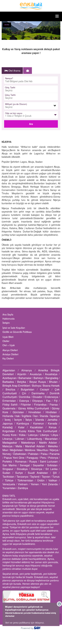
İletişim (6, 322)
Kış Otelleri (8, 358)
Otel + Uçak (8, 345)
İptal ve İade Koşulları (13, 327)
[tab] (12, 70)
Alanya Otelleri (10, 350)
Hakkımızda (8, 318)
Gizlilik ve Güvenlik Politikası (17, 332)
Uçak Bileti (7, 336)
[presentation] (12, 70)
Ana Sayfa (7, 314)
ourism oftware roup (37, 628)
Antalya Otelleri (10, 354)
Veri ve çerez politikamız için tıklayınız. (24, 622)
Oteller (5, 341)
